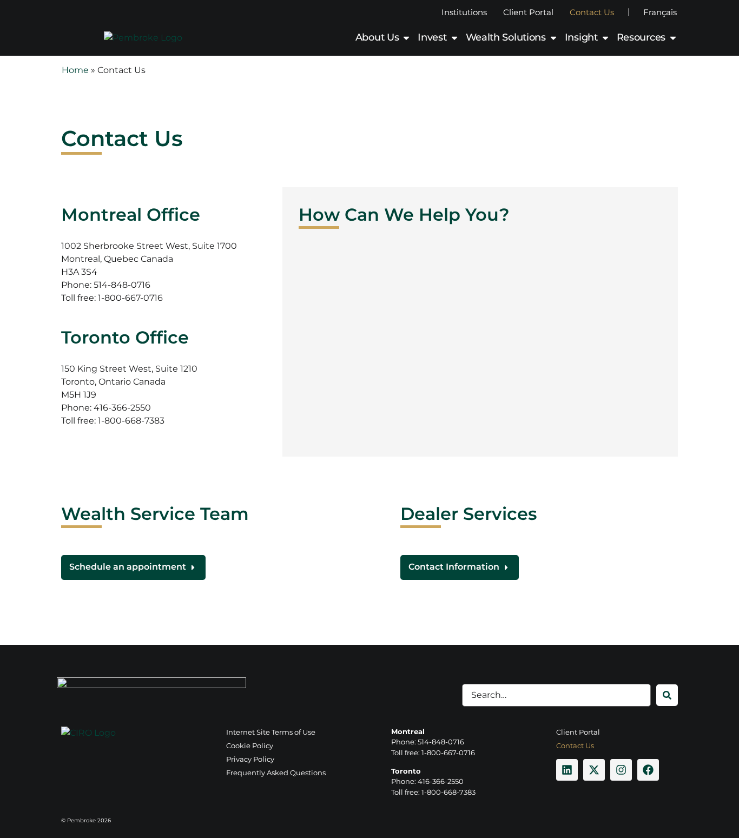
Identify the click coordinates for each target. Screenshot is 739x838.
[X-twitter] (594, 770)
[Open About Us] (406, 37)
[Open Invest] (454, 37)
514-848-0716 (122, 285)
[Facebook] (648, 770)
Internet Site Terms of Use (270, 732)
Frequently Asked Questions (276, 772)
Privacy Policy (250, 759)
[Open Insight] (605, 37)
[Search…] (556, 695)
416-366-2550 (122, 407)
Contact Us (592, 12)
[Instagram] (621, 770)
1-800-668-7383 (131, 420)
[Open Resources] (673, 37)
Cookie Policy (249, 745)
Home (75, 70)
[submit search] (667, 695)
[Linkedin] (567, 770)
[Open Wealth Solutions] (553, 37)
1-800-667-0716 (130, 298)
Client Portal (528, 12)
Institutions (464, 12)
